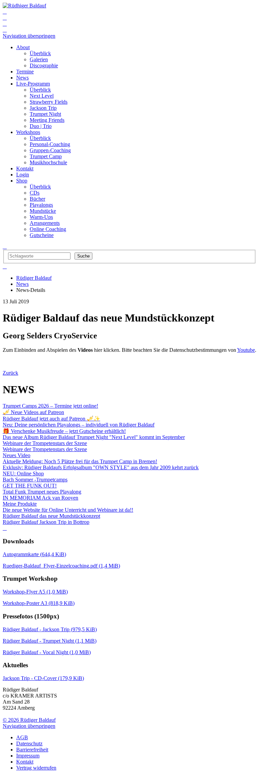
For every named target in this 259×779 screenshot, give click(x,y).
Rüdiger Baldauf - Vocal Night (47, 652)
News (22, 284)
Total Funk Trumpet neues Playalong (42, 492)
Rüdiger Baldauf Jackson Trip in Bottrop (46, 522)
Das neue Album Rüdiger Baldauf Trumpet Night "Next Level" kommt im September (94, 437)
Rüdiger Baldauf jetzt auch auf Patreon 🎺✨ (51, 418)
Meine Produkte (20, 504)
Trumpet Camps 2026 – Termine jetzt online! (50, 406)
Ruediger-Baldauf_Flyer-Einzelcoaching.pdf (61, 566)
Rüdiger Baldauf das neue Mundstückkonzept (51, 516)
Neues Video (16, 455)
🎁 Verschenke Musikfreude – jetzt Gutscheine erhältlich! (64, 431)
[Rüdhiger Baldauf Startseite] (24, 5)
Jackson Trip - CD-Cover (43, 678)
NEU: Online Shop (23, 473)
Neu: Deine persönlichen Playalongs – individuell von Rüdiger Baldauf (78, 425)
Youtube (246, 350)
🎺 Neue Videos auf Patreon (33, 412)
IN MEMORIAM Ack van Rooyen (40, 498)
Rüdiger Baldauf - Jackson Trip (50, 629)
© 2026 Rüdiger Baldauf (29, 720)
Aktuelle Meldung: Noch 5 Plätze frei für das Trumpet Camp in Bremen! (80, 461)
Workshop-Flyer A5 (35, 592)
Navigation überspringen (29, 36)
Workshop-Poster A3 (39, 603)
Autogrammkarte (34, 554)
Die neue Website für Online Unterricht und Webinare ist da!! (68, 510)
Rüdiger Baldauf (34, 278)
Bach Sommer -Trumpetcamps (35, 479)
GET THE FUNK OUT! (30, 485)
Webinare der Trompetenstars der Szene (45, 443)
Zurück (10, 373)
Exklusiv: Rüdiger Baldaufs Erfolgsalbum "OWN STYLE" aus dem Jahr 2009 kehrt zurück (101, 467)
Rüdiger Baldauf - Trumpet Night (49, 641)
